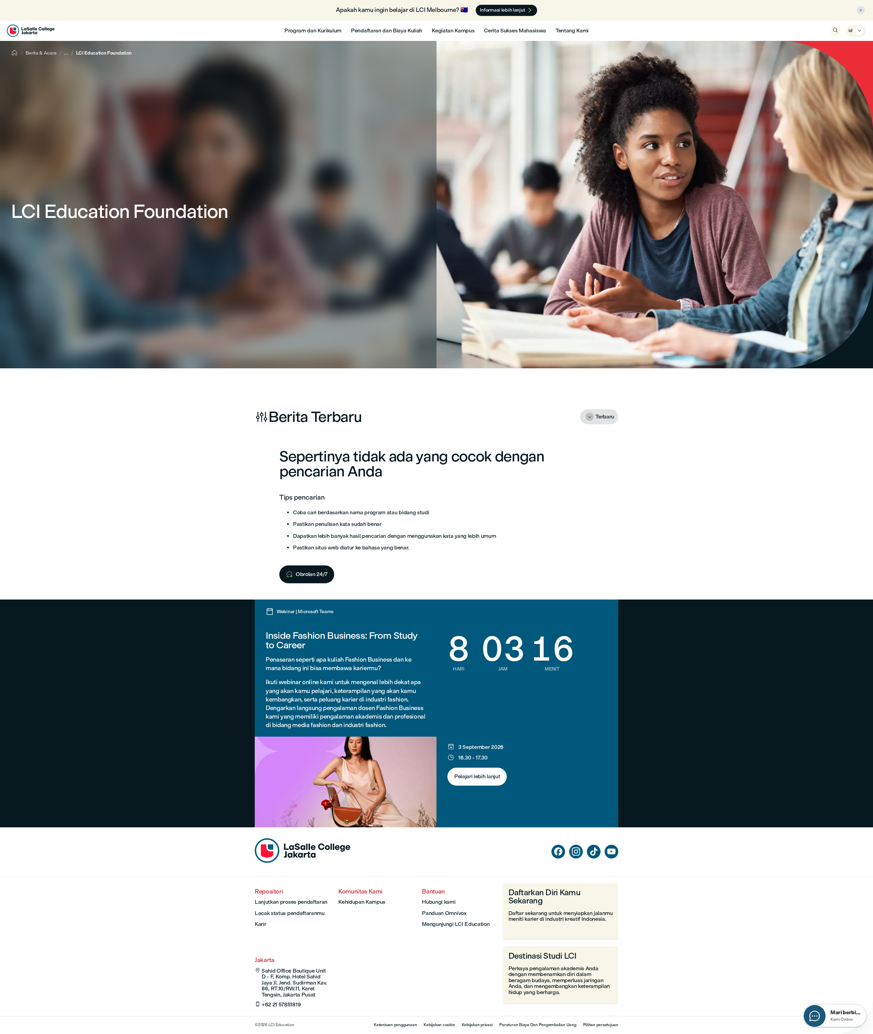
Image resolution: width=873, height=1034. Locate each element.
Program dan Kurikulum (312, 30)
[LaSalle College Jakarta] (30, 30)
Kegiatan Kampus (453, 30)
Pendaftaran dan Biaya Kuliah (386, 30)
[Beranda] (302, 861)
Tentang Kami (572, 30)
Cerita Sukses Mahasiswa (515, 30)
